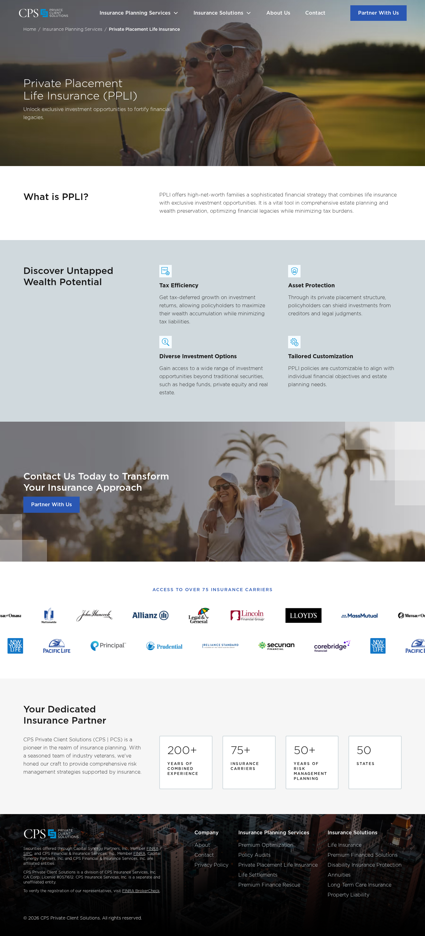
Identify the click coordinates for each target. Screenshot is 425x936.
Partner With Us (378, 13)
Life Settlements (258, 875)
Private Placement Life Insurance (278, 865)
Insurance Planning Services (135, 13)
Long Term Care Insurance (359, 885)
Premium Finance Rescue (269, 885)
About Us (278, 13)
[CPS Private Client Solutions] (46, 13)
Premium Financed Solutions (363, 855)
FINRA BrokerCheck (141, 890)
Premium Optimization (265, 845)
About (202, 845)
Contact (315, 13)
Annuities (339, 875)
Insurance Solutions (218, 13)
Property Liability (348, 895)
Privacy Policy (211, 865)
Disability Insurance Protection (365, 865)
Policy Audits (254, 855)
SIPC (27, 853)
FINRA (152, 848)
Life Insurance (345, 845)
